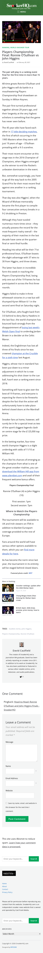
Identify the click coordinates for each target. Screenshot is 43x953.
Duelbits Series (15, 629)
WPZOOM (13, 947)
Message (9, 742)
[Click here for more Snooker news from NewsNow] (9, 873)
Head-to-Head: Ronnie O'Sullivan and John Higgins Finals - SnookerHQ (21, 705)
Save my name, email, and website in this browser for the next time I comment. (21, 807)
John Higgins (26, 629)
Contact (5, 889)
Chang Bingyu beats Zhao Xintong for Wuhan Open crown (26, 598)
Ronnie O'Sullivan (27, 634)
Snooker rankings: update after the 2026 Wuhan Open (28, 587)
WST (30, 573)
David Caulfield (9, 62)
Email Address (12, 778)
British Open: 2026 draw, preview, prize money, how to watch (27, 610)
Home (4, 883)
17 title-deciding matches (24, 131)
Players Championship (11, 634)
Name (8, 766)
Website (9, 790)
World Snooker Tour (19, 47)
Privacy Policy (7, 892)
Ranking (5, 47)
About (4, 886)
